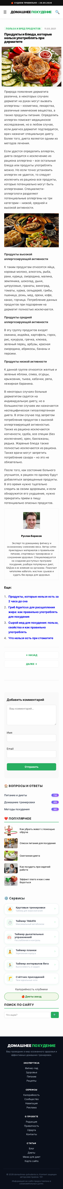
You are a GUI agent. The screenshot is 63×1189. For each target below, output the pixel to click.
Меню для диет (31, 1156)
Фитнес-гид (31, 1068)
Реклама (32, 1107)
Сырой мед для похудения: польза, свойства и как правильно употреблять (33, 627)
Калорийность (31, 1094)
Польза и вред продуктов (23, 28)
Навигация (31, 1103)
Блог (31, 1148)
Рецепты (31, 1080)
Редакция (31, 1121)
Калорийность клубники (31, 989)
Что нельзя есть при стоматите (30, 638)
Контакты (31, 1134)
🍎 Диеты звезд (31, 996)
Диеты (31, 1152)
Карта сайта (31, 1161)
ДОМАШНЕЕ (31, 12)
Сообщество (31, 1099)
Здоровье (31, 1072)
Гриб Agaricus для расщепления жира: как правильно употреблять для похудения (33, 612)
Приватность (31, 1125)
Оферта (31, 1130)
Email (10, 748)
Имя (9, 732)
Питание (31, 1076)
